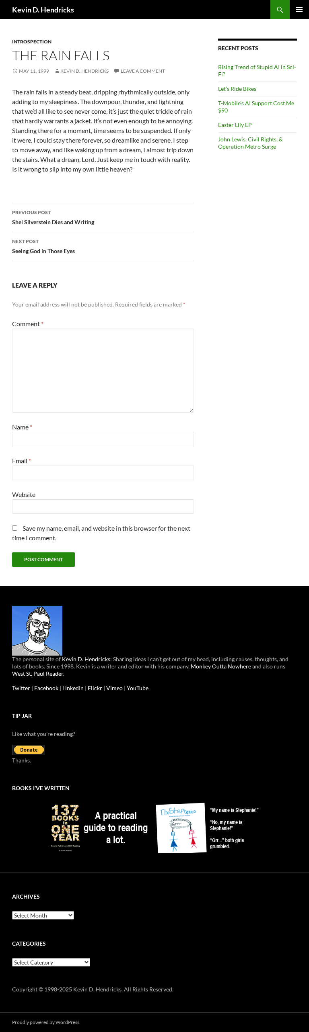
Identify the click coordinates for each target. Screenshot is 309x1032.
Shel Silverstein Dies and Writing (53, 217)
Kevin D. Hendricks (43, 9)
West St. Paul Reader (37, 673)
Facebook (46, 688)
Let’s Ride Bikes (237, 88)
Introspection (32, 42)
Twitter (21, 688)
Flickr (95, 688)
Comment (27, 323)
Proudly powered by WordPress (45, 1022)
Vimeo (114, 688)
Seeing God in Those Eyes (43, 246)
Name (22, 427)
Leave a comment (143, 71)
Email (21, 460)
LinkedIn (73, 688)
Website (23, 494)
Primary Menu (299, 9)
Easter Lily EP (235, 124)
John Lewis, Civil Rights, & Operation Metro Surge (250, 143)
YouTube (137, 688)
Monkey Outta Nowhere (221, 666)
